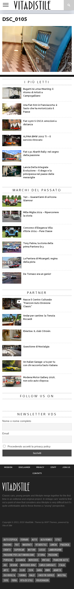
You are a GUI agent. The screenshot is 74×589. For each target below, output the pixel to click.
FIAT (17, 544)
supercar (19, 549)
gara (39, 570)
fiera (14, 580)
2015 (6, 580)
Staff (53, 467)
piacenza (64, 544)
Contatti (37, 473)
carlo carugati (47, 565)
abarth (57, 570)
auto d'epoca (10, 539)
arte (6, 570)
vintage (46, 559)
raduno (7, 544)
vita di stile (26, 580)
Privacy (40, 467)
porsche (8, 559)
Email (5, 433)
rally (32, 575)
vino (14, 570)
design (13, 565)
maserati (27, 544)
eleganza (20, 559)
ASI (5, 565)
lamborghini (55, 549)
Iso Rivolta (9, 575)
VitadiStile (41, 544)
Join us (66, 467)
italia (62, 565)
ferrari (24, 539)
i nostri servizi (46, 575)
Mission (8, 467)
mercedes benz (28, 565)
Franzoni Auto (60, 559)
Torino (22, 575)
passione (52, 554)
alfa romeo (46, 539)
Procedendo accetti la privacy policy (28, 446)
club (22, 570)
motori (31, 549)
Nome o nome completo (16, 420)
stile (58, 539)
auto (34, 539)
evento (7, 549)
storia (41, 554)
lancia (53, 544)
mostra (62, 575)
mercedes (33, 559)
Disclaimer (24, 467)
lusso (42, 549)
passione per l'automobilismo (19, 554)
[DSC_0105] (37, 71)
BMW (47, 570)
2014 (30, 570)
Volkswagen (42, 580)
